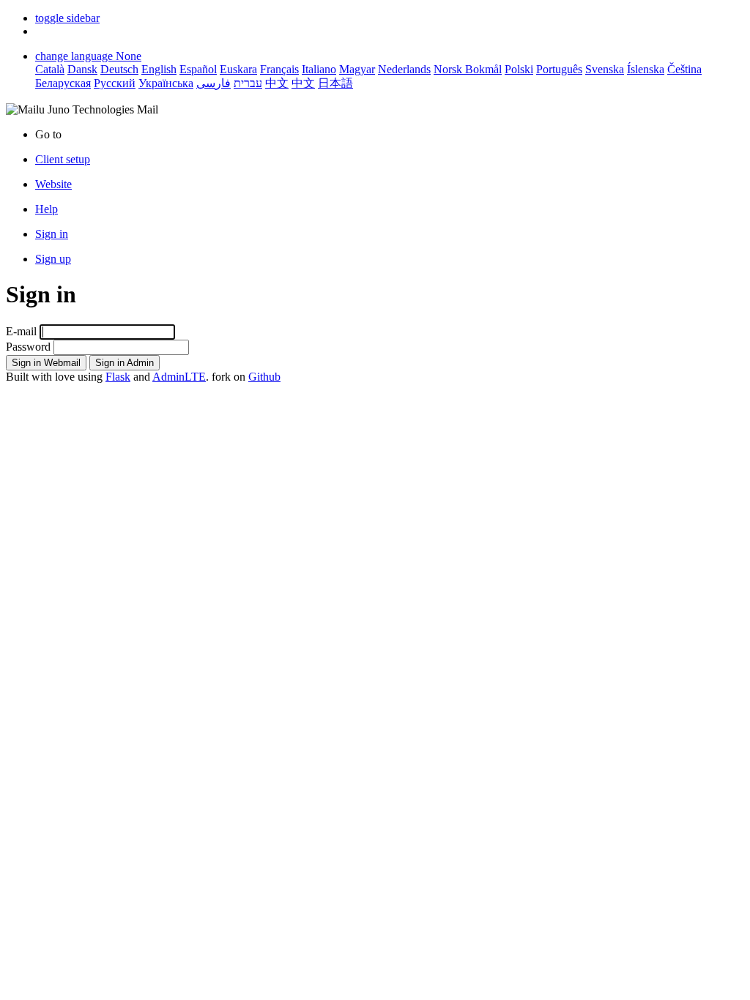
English (159, 69)
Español (198, 69)
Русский (114, 83)
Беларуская (63, 83)
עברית (248, 83)
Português (559, 69)
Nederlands (404, 69)
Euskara (238, 69)
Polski (519, 69)
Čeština (684, 69)
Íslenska (645, 69)
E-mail (21, 331)
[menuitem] (389, 184)
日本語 (335, 83)
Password (28, 346)
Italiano (319, 69)
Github (264, 376)
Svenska (604, 69)
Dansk (82, 69)
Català (49, 69)
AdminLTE (179, 376)
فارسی (213, 83)
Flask (117, 376)
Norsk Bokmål (468, 69)
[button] (67, 18)
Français (279, 69)
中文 (277, 83)
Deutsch (119, 69)
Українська (165, 83)
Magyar (357, 69)
